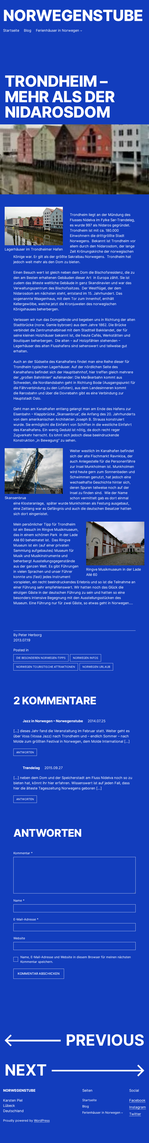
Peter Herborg (30, 635)
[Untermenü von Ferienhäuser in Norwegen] (81, 30)
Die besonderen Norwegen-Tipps (41, 657)
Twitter (135, 1114)
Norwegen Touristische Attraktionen (45, 666)
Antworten (25, 752)
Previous (105, 1040)
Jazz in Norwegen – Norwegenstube (53, 721)
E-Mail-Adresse (25, 919)
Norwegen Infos (85, 657)
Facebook (137, 1100)
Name (18, 900)
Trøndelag (31, 768)
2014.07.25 (97, 721)
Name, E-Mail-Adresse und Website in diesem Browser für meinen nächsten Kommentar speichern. (75, 959)
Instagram (137, 1107)
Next (26, 1070)
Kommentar (23, 853)
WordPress (42, 1120)
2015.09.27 (53, 768)
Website (19, 938)
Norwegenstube (73, 15)
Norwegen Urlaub (96, 666)
